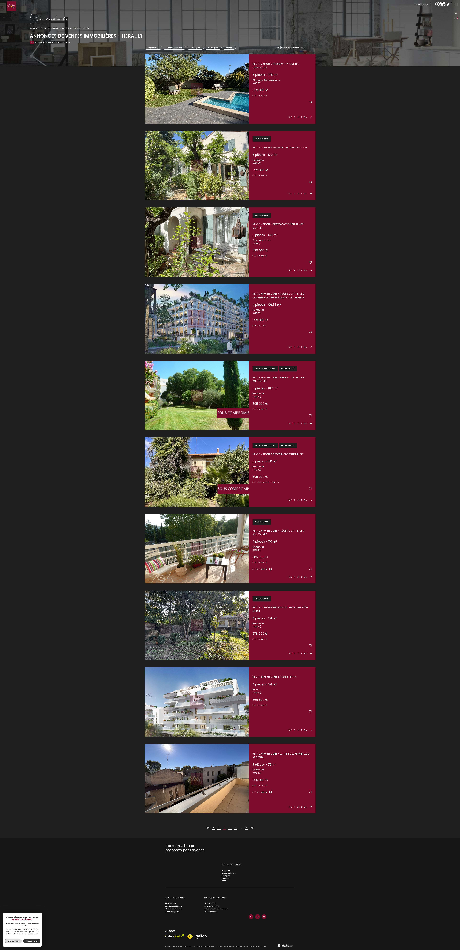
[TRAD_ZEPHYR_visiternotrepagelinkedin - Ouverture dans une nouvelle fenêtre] (264, 916)
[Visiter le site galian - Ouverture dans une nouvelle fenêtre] (201, 936)
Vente (78, 28)
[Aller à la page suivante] (252, 827)
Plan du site (218, 946)
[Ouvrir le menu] (456, 4)
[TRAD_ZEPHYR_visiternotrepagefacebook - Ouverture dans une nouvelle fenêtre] (251, 916)
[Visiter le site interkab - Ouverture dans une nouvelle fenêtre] (174, 935)
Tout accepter (31, 941)
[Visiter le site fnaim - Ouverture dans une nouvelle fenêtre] (190, 936)
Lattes (229, 47)
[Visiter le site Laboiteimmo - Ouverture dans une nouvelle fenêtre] (285, 945)
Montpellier (153, 47)
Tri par (276, 47)
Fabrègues (195, 47)
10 (246, 827)
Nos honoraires (208, 946)
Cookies (263, 946)
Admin (238, 946)
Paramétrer (13, 941)
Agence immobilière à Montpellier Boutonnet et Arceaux (52, 28)
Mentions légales (229, 946)
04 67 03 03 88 (170, 903)
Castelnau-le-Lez (174, 47)
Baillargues (213, 47)
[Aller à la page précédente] (208, 827)
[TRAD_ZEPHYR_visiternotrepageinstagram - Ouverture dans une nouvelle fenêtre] (257, 916)
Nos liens (245, 946)
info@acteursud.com (173, 906)
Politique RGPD (254, 946)
